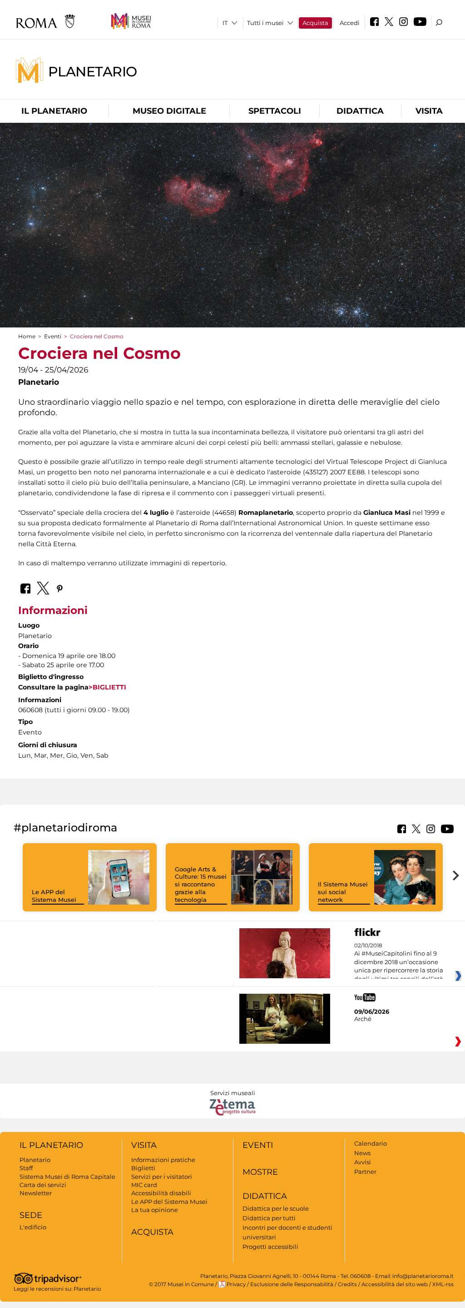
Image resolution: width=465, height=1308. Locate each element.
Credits (347, 1284)
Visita (429, 111)
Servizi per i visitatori (161, 1176)
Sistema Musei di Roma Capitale (67, 1176)
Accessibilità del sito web (394, 1284)
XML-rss (443, 1284)
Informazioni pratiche (163, 1159)
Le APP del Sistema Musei (54, 895)
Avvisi (362, 1162)
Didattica (360, 111)
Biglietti (143, 1168)
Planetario (92, 71)
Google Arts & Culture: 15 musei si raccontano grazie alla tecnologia (201, 884)
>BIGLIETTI (107, 687)
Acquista (315, 22)
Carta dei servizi (43, 1184)
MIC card (144, 1184)
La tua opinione (154, 1209)
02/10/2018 (398, 962)
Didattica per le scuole (275, 1208)
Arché (362, 1018)
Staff (26, 1168)
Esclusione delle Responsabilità (291, 1284)
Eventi (52, 336)
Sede (31, 1215)
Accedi (350, 22)
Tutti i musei (265, 22)
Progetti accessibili (270, 1246)
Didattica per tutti (269, 1218)
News (362, 1153)
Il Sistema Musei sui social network (343, 891)
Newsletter (36, 1193)
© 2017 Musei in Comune (181, 1284)
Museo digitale (169, 111)
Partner (365, 1171)
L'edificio (33, 1227)
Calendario (370, 1143)
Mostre (260, 1172)
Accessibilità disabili (161, 1193)
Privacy (236, 1284)
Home (26, 336)
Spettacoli (274, 111)
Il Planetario (54, 111)
